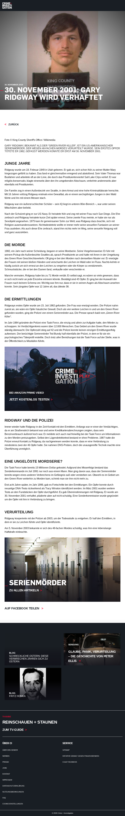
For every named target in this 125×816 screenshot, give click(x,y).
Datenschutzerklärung (13, 786)
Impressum (7, 780)
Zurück (13, 124)
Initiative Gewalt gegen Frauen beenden (80, 756)
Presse (5, 762)
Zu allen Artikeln (24, 590)
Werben (5, 756)
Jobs (4, 768)
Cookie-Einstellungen (12, 804)
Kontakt (6, 774)
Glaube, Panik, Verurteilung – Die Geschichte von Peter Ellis (92, 656)
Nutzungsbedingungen (13, 792)
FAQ (4, 798)
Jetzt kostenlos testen (29, 399)
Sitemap (65, 750)
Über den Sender (10, 750)
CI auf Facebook (69, 762)
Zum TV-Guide (12, 729)
